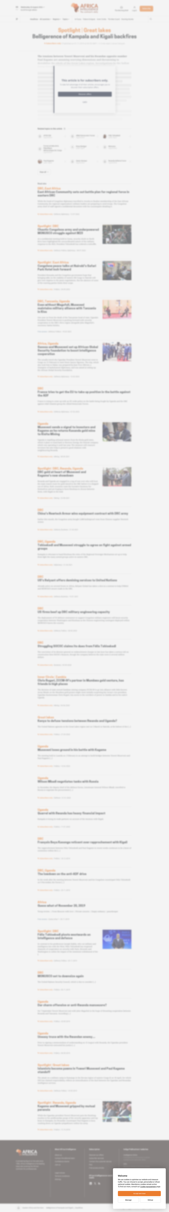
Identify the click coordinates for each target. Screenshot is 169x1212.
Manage (128, 1200)
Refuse (150, 1200)
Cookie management (148, 1187)
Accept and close (139, 1193)
